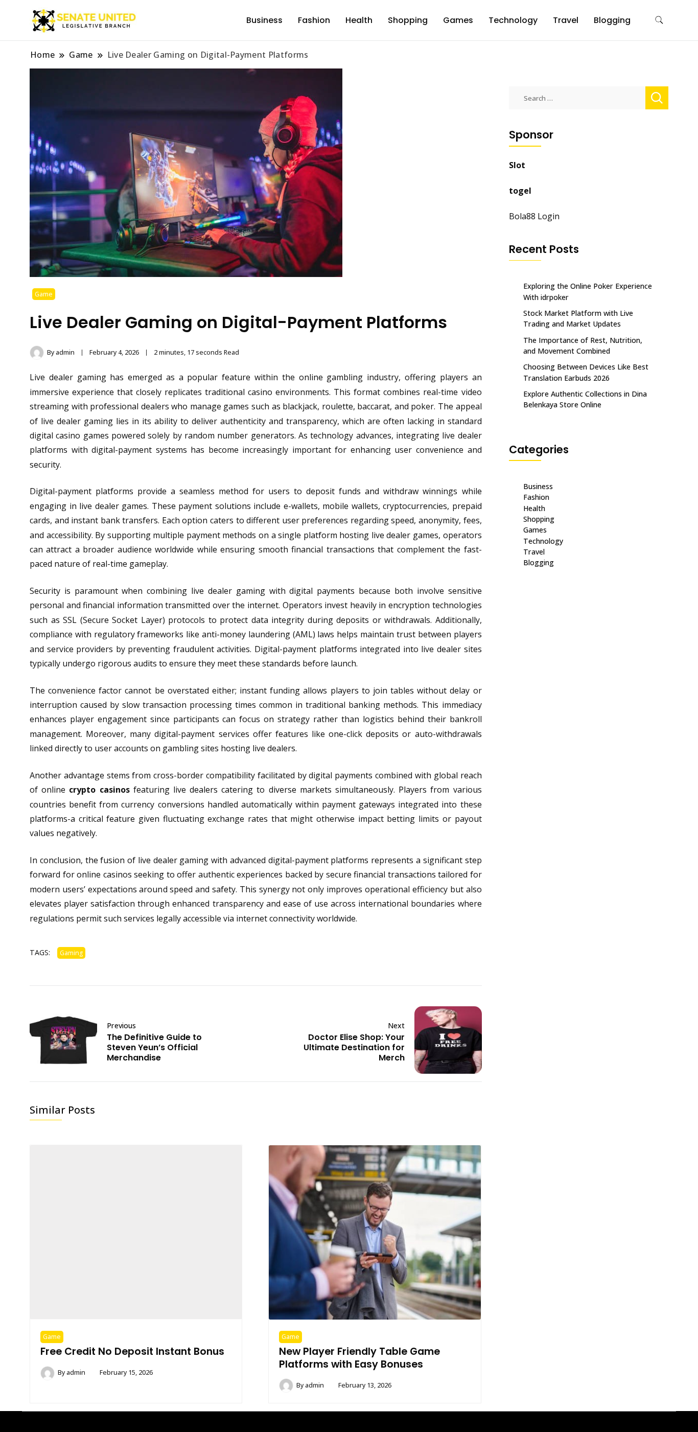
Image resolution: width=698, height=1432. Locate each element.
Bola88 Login (534, 216)
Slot (517, 165)
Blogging (612, 20)
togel (520, 190)
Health (359, 20)
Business (264, 20)
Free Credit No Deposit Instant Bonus (132, 1351)
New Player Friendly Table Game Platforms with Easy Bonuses (359, 1358)
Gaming (71, 953)
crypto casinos (99, 789)
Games (458, 20)
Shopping (408, 20)
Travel (565, 20)
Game (44, 294)
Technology (513, 20)
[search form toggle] (659, 20)
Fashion (314, 20)
